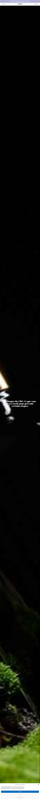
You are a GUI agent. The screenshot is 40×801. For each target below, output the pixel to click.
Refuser (20, 794)
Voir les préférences (20, 797)
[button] (38, 784)
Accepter (20, 791)
